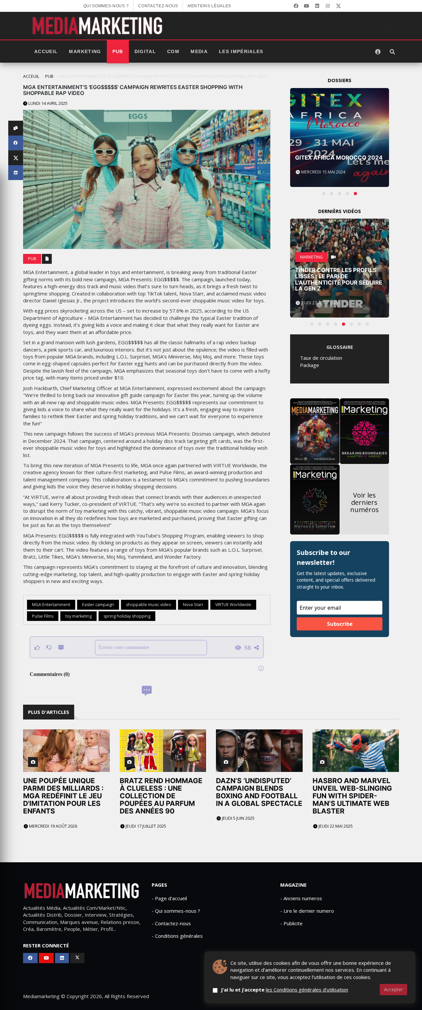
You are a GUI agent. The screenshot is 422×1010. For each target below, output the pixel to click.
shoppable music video (148, 604)
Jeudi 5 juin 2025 (238, 818)
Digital (145, 51)
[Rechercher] (392, 51)
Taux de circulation (321, 357)
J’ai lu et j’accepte (284, 989)
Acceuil (31, 76)
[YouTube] (307, 6)
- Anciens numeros (301, 898)
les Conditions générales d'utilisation (307, 989)
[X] (338, 6)
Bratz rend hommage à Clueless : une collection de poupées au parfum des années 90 (161, 796)
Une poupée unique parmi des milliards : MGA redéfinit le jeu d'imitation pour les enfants (63, 796)
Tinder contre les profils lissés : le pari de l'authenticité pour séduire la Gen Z (338, 279)
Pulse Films (42, 616)
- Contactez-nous (171, 923)
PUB (117, 51)
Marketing (85, 51)
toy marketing (78, 616)
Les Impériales (241, 51)
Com (173, 51)
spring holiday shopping (127, 616)
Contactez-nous (158, 6)
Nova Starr (193, 604)
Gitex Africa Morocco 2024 (339, 157)
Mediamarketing (41, 996)
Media (199, 51)
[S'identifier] (377, 51)
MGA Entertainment (51, 604)
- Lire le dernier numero (307, 910)
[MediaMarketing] (98, 26)
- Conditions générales (177, 936)
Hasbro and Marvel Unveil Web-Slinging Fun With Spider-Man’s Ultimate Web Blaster (352, 796)
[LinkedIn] (317, 6)
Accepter (393, 989)
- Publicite (291, 923)
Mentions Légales (209, 6)
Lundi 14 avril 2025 (47, 103)
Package (309, 365)
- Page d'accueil (169, 898)
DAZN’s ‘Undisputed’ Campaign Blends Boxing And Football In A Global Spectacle (259, 792)
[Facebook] (296, 6)
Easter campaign (98, 604)
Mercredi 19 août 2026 (52, 826)
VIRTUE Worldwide (233, 604)
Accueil (46, 51)
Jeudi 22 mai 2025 (335, 826)
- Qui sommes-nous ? (176, 910)
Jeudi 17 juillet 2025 (145, 826)
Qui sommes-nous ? (106, 6)
